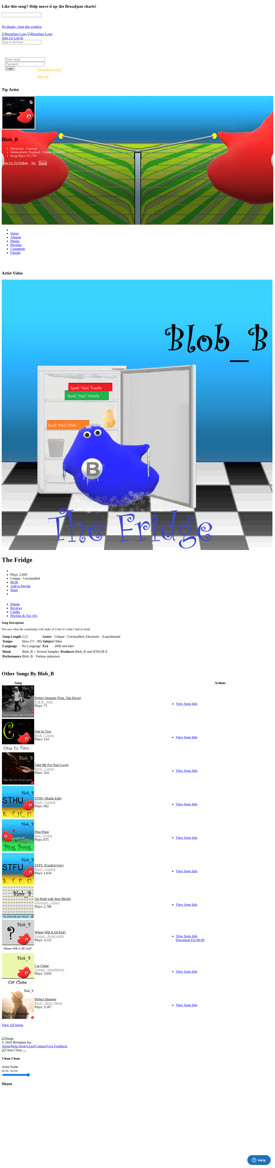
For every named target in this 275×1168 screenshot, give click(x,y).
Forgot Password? (49, 69)
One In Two (43, 731)
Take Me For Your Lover (52, 765)
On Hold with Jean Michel (53, 899)
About (6, 1046)
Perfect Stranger (45, 999)
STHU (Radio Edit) (48, 798)
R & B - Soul (44, 702)
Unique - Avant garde (49, 936)
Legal (30, 1046)
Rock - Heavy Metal (48, 1003)
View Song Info (186, 704)
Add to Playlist (20, 586)
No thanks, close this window (22, 27)
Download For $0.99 (190, 940)
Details (15, 604)
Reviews (16, 608)
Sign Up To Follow (15, 163)
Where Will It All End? (50, 932)
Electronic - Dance (47, 902)
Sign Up (43, 76)
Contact (40, 1046)
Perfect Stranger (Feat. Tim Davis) (58, 698)
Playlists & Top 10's (23, 616)
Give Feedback (57, 1046)
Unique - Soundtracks (49, 969)
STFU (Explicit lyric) (49, 865)
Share (43, 163)
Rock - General (45, 802)
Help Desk (18, 1046)
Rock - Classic (44, 735)
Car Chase (42, 966)
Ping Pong (42, 832)
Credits (15, 612)
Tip (33, 163)
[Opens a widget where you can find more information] (259, 1160)
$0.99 (14, 582)
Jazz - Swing (43, 836)
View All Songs (12, 1025)
